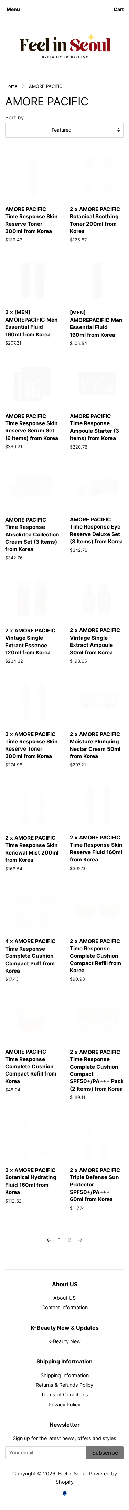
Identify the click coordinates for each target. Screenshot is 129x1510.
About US (64, 1298)
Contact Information (64, 1307)
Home (11, 86)
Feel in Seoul (72, 1473)
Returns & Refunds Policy (64, 1385)
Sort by (14, 117)
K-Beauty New (64, 1341)
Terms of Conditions (64, 1394)
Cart (119, 9)
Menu (13, 9)
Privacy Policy (64, 1404)
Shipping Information (65, 1375)
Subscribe (105, 1452)
